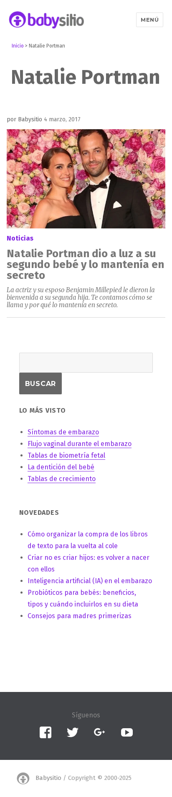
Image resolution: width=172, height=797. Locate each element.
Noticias (20, 238)
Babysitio (48, 778)
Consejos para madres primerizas (80, 616)
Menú (150, 19)
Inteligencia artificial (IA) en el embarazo (90, 581)
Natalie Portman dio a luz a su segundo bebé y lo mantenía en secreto (85, 264)
